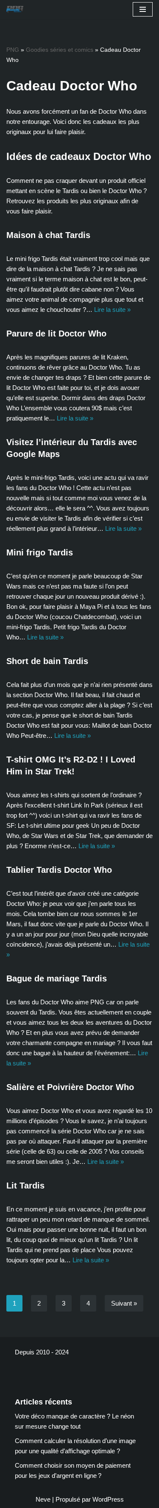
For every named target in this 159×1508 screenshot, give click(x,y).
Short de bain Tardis (47, 661)
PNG (12, 49)
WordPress (108, 1499)
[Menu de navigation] (143, 9)
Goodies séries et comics (59, 49)
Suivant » (124, 1303)
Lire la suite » (112, 309)
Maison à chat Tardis (48, 235)
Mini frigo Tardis (39, 552)
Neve (43, 1499)
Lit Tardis (25, 1185)
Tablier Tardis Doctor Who (59, 870)
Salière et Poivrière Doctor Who (70, 1087)
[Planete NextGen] (17, 9)
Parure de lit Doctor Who (56, 333)
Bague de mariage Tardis (56, 978)
